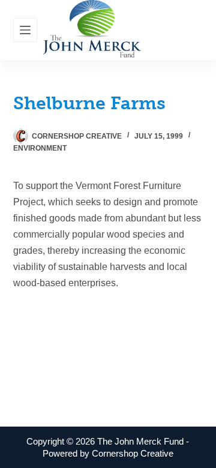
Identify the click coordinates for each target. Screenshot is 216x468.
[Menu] (25, 30)
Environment (40, 148)
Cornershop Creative (132, 453)
